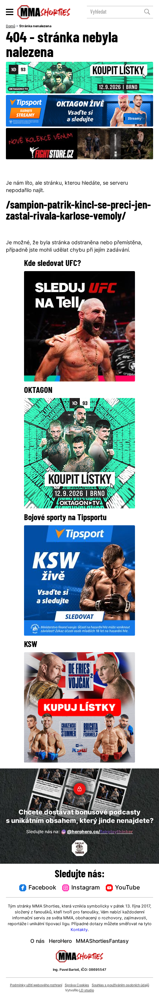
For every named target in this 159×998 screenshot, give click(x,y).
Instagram (85, 888)
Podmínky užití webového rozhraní (36, 985)
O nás (37, 941)
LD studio (86, 990)
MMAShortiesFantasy (102, 941)
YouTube (127, 888)
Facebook (42, 888)
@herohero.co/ (100, 832)
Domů (10, 26)
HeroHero (60, 941)
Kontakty (79, 930)
